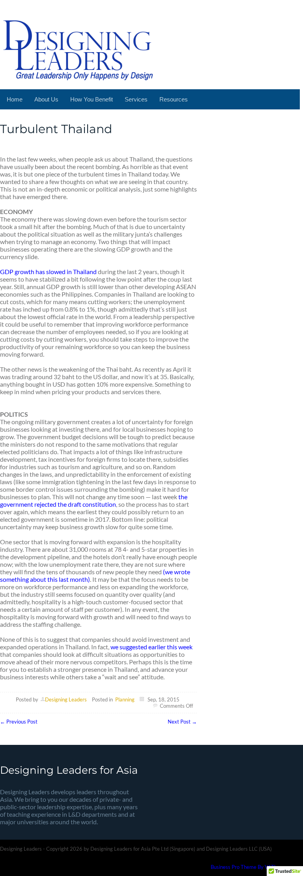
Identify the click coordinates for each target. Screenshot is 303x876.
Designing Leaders (66, 699)
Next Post (182, 721)
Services (136, 99)
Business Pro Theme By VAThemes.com (255, 867)
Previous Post (18, 721)
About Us (46, 99)
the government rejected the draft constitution (93, 500)
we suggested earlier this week (151, 646)
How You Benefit (91, 99)
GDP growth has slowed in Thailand (48, 271)
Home (14, 99)
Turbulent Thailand (56, 129)
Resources (173, 99)
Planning (125, 699)
